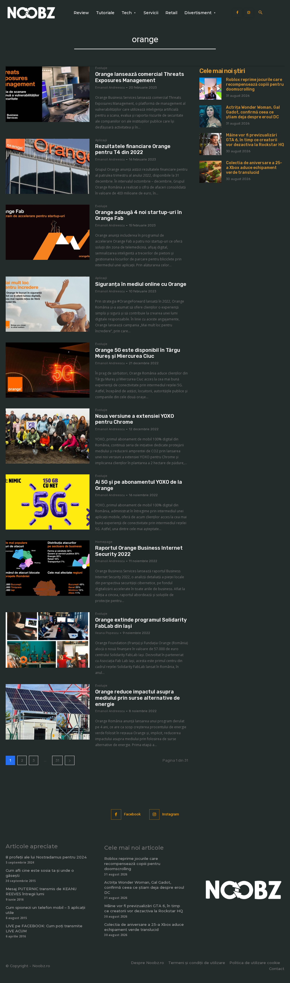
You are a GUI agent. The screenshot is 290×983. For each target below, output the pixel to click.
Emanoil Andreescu (110, 87)
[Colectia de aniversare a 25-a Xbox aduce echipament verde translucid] (210, 172)
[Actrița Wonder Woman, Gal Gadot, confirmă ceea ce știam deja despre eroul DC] (210, 116)
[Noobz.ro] (31, 12)
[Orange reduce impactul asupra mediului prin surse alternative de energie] (47, 712)
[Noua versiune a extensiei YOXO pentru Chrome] (47, 436)
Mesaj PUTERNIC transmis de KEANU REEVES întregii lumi (41, 891)
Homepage (103, 542)
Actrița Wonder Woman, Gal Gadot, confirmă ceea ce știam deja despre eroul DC (253, 112)
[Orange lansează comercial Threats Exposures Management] (47, 94)
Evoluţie (101, 68)
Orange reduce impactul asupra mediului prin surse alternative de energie (137, 698)
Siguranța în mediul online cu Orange (140, 284)
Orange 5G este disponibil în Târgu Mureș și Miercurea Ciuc (137, 353)
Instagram (170, 814)
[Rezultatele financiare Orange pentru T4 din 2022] (47, 166)
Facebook (132, 814)
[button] (260, 12)
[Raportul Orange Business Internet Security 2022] (47, 568)
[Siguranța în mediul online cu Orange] (47, 304)
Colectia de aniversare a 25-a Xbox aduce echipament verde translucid (254, 167)
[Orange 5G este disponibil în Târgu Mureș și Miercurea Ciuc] (47, 370)
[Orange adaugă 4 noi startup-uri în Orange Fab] (47, 232)
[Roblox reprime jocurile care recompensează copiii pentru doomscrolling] (210, 89)
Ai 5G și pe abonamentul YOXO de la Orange (138, 485)
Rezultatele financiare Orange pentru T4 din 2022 (132, 149)
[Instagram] (248, 12)
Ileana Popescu (107, 633)
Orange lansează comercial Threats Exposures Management (139, 77)
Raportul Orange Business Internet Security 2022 (139, 551)
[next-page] (69, 760)
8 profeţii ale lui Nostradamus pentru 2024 (46, 857)
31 (57, 760)
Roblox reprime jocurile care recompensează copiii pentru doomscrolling (255, 84)
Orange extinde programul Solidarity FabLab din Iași (141, 623)
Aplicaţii (101, 140)
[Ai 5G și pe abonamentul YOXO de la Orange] (47, 502)
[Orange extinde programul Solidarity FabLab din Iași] (47, 640)
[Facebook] (237, 12)
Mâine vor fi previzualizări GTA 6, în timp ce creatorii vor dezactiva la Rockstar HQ (255, 140)
